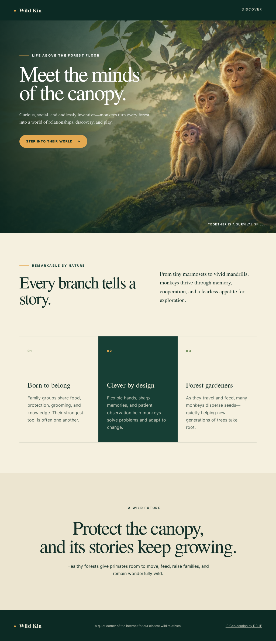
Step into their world (53, 141)
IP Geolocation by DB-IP (244, 626)
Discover (252, 9)
